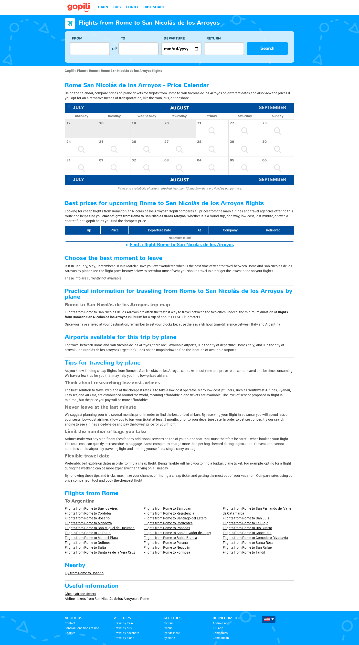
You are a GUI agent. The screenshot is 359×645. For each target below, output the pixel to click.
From (77, 38)
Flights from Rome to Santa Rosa (248, 542)
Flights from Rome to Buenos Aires (91, 508)
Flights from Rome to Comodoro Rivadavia (255, 537)
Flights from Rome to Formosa (167, 552)
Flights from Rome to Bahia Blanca (170, 537)
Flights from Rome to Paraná (166, 542)
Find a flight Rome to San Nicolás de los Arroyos (182, 245)
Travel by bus (123, 628)
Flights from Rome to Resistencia (169, 513)
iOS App (218, 628)
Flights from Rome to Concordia (247, 532)
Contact (70, 623)
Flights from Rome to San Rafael (248, 547)
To (123, 38)
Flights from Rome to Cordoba (88, 513)
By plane (169, 638)
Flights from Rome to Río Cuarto (247, 528)
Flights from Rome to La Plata (88, 532)
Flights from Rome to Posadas (167, 528)
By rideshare (171, 633)
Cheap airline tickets (80, 593)
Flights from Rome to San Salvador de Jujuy (177, 532)
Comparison (221, 638)
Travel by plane (124, 638)
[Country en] (268, 619)
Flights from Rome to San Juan (167, 508)
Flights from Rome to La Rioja (245, 523)
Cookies (70, 633)
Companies (220, 633)
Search (267, 48)
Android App (221, 623)
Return (213, 38)
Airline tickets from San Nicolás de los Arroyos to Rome (107, 598)
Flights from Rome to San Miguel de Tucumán (100, 528)
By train (168, 623)
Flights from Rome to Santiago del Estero (175, 518)
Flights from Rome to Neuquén (167, 547)
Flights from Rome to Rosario (87, 518)
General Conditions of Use (82, 628)
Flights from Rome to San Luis (246, 518)
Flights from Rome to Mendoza (88, 523)
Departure (174, 38)
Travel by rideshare (126, 633)
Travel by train (123, 623)
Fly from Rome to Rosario (84, 573)
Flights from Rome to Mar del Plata (91, 537)
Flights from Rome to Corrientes (168, 523)
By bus (167, 628)
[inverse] (114, 48)
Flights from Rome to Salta (85, 547)
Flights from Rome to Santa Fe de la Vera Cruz (100, 552)
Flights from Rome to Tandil (244, 552)
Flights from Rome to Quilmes (87, 542)
